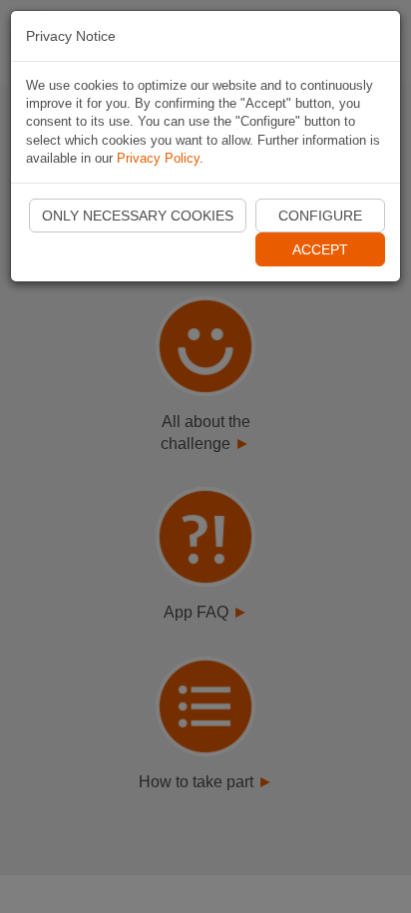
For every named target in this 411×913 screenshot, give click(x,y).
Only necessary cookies (137, 216)
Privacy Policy (158, 158)
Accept (320, 249)
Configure (320, 216)
